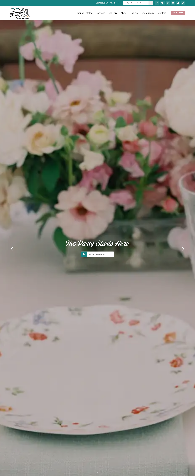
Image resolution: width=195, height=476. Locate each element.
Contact (162, 13)
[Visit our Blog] (178, 3)
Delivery (112, 13)
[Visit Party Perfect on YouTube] (173, 3)
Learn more (97, 470)
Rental (85, 13)
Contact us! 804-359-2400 (107, 3)
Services (100, 13)
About (124, 13)
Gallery (134, 13)
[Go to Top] (191, 472)
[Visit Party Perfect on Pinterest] (162, 3)
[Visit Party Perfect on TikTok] (183, 3)
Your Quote (178, 13)
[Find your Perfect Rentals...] (151, 3)
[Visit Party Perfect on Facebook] (157, 3)
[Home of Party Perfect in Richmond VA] (20, 13)
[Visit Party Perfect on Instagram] (168, 3)
